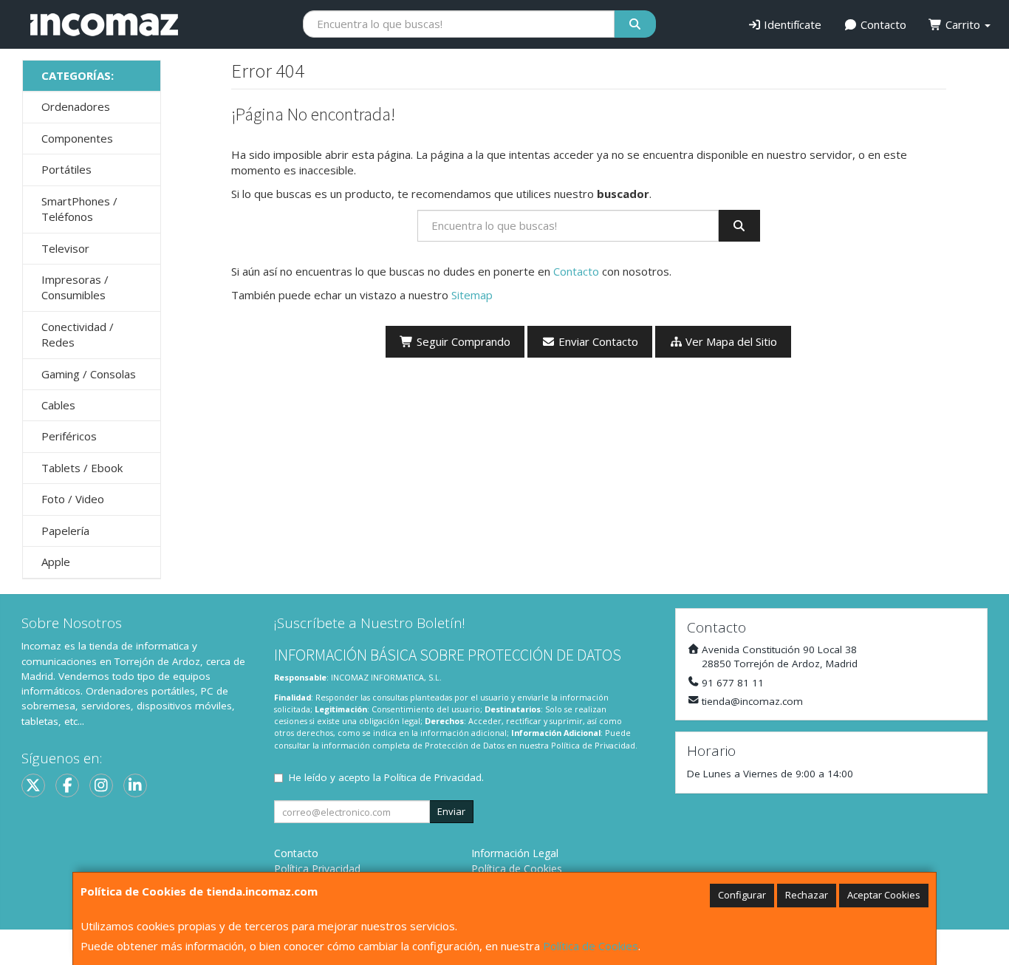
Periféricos (69, 436)
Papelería (65, 530)
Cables (58, 405)
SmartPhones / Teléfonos (79, 209)
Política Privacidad (317, 869)
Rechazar (806, 894)
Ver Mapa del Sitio (730, 341)
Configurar (742, 894)
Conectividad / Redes (77, 334)
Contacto (882, 24)
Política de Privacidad (593, 745)
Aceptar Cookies (883, 894)
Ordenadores (75, 106)
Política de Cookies (590, 945)
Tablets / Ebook (82, 467)
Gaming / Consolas (88, 373)
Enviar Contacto (596, 341)
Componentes (77, 138)
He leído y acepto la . (386, 777)
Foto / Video (72, 498)
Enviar (451, 811)
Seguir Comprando (462, 341)
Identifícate (791, 24)
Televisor (65, 248)
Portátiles (66, 169)
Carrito (963, 24)
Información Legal (514, 853)
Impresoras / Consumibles (75, 287)
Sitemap (472, 294)
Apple (55, 561)
